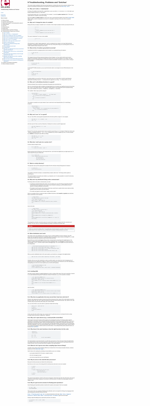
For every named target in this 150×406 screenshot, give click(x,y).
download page (40, 349)
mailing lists (65, 6)
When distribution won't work (10, 46)
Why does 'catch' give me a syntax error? (12, 40)
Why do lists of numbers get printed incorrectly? (13, 36)
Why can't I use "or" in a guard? (10, 39)
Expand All (3, 14)
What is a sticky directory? (9, 42)
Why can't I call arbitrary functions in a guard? (13, 38)
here (33, 326)
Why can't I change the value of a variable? (12, 35)
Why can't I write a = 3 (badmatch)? (11, 34)
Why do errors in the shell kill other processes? (13, 58)
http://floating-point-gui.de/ (36, 394)
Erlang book (71, 17)
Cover (2, 12)
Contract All (3, 16)
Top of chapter (6, 32)
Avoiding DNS (7, 47)
